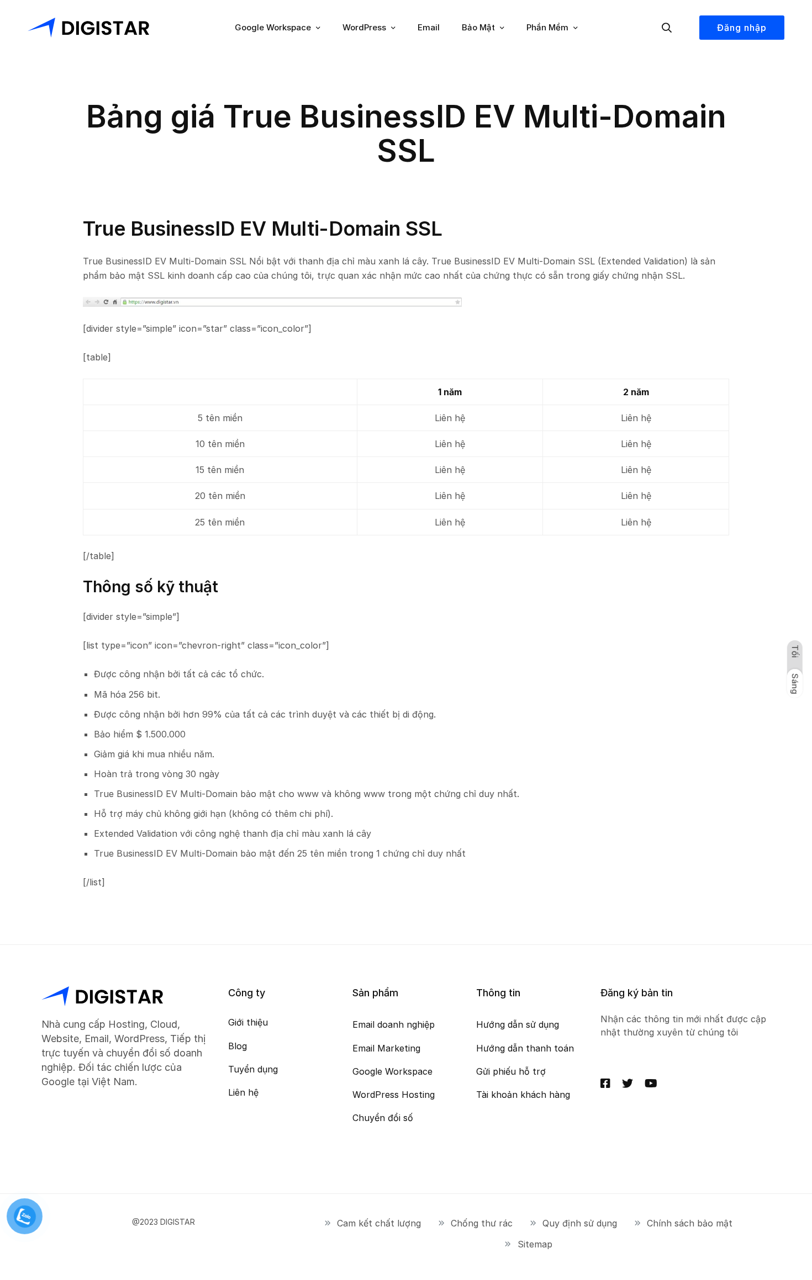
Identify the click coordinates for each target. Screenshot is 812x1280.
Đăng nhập (742, 27)
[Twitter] (627, 1083)
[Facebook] (605, 1083)
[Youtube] (651, 1083)
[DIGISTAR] (88, 28)
